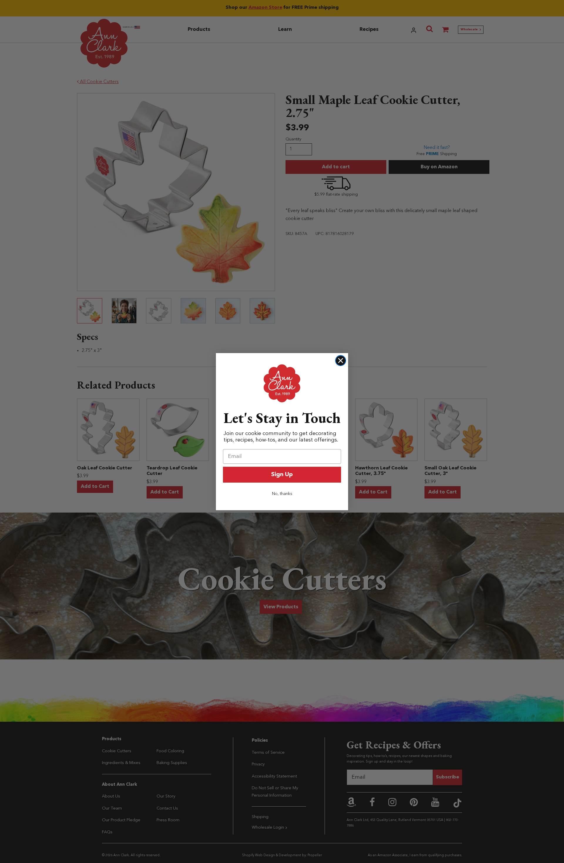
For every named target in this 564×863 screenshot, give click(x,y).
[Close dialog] (340, 360)
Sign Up (282, 475)
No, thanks (282, 494)
